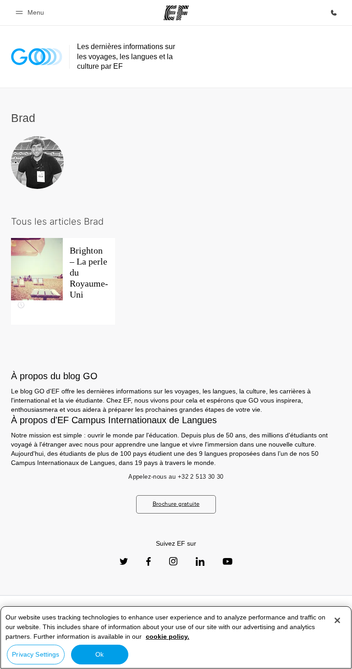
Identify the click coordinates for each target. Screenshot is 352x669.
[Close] (337, 620)
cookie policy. (167, 636)
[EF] (176, 13)
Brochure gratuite (176, 503)
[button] (31, 12)
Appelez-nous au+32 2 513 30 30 (175, 476)
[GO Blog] (36, 57)
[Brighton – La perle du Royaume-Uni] (63, 281)
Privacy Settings (35, 654)
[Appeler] (333, 13)
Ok (99, 654)
